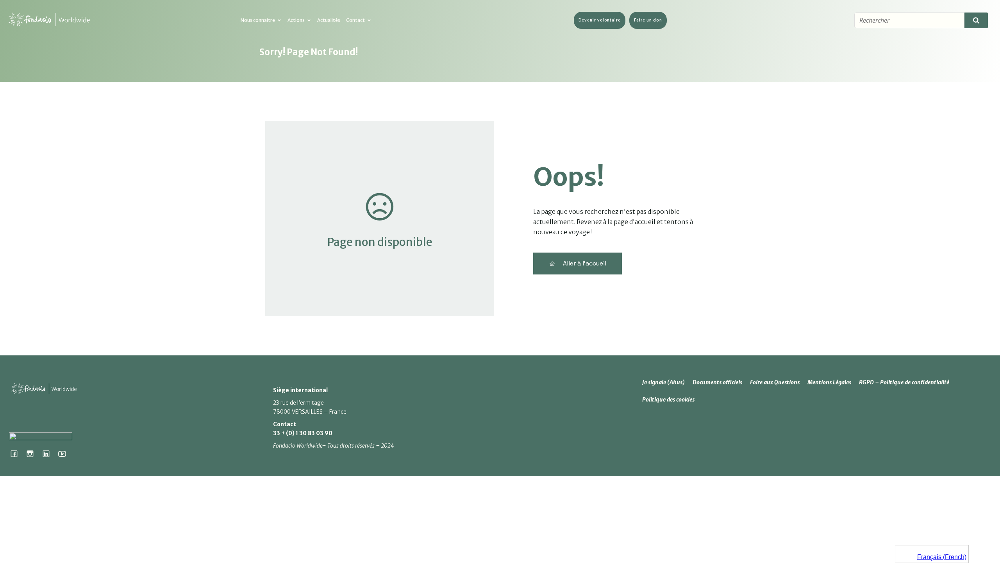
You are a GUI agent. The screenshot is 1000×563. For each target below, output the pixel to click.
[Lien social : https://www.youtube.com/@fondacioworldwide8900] (65, 453)
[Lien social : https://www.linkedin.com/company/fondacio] (49, 453)
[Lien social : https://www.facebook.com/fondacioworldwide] (17, 453)
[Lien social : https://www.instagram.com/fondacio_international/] (33, 453)
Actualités (328, 20)
